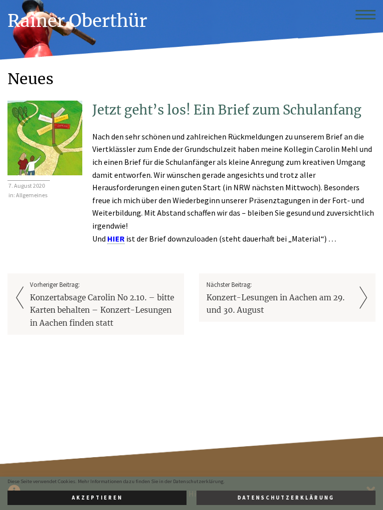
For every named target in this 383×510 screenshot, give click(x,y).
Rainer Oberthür (77, 20)
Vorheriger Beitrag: (102, 304)
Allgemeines (31, 195)
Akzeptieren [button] (97, 498)
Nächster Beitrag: (275, 297)
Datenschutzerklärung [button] (286, 498)
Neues (30, 78)
